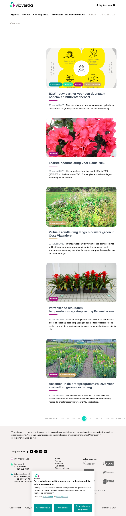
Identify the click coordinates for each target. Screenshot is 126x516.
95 (57, 418)
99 (79, 418)
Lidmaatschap (107, 14)
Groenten (68, 84)
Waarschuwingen (75, 14)
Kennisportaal (41, 14)
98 (74, 418)
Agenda (15, 14)
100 (85, 418)
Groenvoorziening (92, 84)
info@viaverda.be (21, 459)
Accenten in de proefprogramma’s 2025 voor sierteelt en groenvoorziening (81, 385)
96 (62, 418)
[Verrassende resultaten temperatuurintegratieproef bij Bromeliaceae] (81, 283)
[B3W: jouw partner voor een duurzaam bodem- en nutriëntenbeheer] (81, 68)
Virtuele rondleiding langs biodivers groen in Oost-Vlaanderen (81, 233)
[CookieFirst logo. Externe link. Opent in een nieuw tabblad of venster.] (37, 476)
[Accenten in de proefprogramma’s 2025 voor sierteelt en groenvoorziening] (81, 358)
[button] (114, 5)
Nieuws (26, 14)
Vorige (51, 418)
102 (96, 418)
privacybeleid (62, 497)
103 (101, 418)
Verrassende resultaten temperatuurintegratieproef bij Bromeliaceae (81, 309)
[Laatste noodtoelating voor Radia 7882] (81, 137)
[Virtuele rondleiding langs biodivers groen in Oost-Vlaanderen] (81, 207)
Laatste (118, 418)
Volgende (112, 418)
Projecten (57, 14)
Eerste (46, 418)
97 (68, 418)
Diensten (92, 14)
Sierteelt (78, 84)
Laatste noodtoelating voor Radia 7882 (77, 163)
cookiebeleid (48, 497)
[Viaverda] (21, 4)
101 (90, 418)
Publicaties (59, 466)
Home (57, 459)
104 (107, 418)
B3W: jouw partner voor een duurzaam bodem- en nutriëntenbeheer (77, 95)
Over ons (15, 23)
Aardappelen (55, 84)
